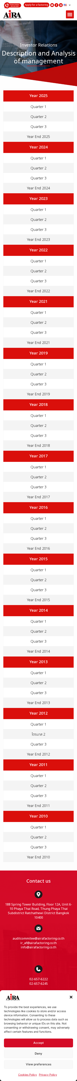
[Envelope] (52, 5)
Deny (38, 1053)
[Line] (61, 5)
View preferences (38, 1064)
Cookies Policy (27, 1074)
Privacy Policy (48, 1074)
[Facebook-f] (56, 5)
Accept (38, 1043)
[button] (71, 997)
